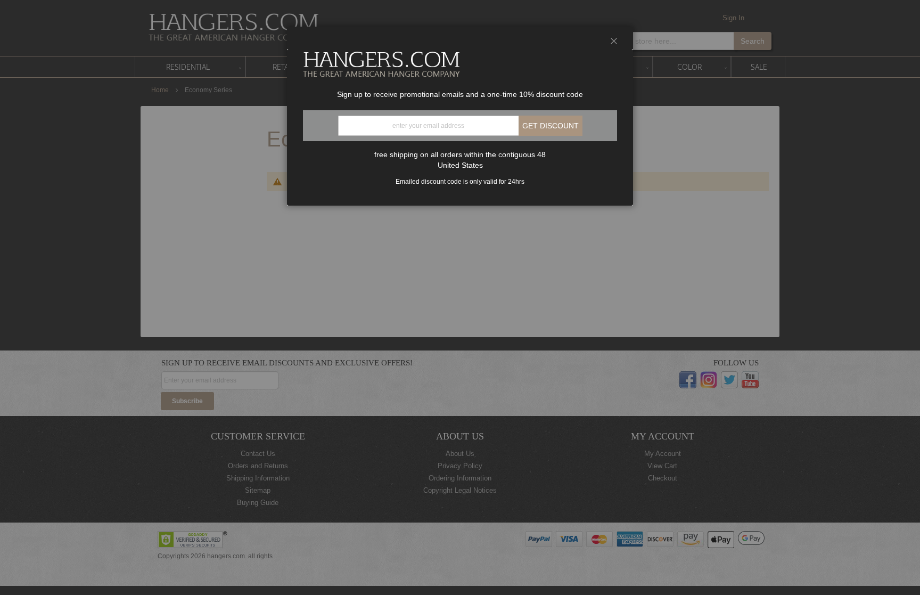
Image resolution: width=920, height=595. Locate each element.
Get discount (550, 125)
